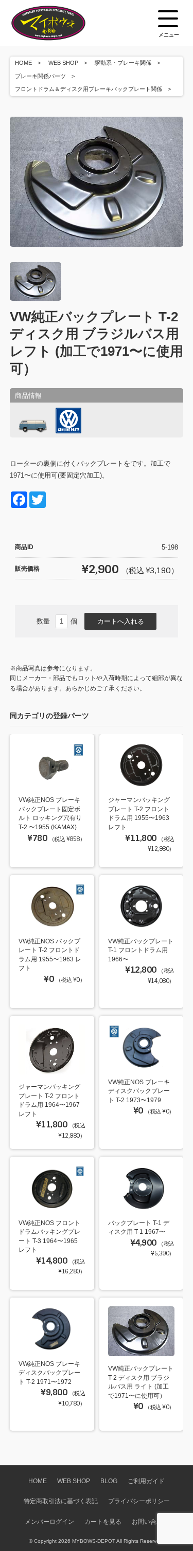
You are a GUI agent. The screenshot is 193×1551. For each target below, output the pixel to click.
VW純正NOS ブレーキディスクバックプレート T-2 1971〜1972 (49, 1372)
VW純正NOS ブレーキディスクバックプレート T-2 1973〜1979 (139, 1091)
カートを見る (102, 1521)
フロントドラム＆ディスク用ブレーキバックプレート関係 (88, 89)
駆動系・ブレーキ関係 (123, 63)
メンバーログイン (49, 1521)
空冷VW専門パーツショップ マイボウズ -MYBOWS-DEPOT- (61, 23)
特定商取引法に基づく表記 (61, 1501)
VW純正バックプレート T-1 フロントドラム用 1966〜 (140, 950)
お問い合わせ (150, 1521)
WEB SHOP (63, 63)
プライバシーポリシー (139, 1501)
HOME (23, 63)
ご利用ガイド (146, 1480)
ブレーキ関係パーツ (40, 76)
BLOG (108, 1480)
